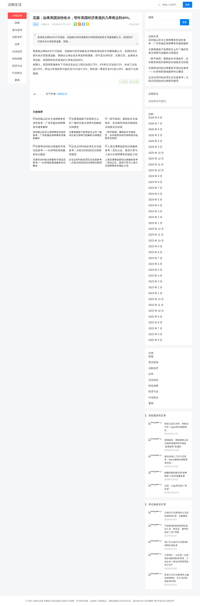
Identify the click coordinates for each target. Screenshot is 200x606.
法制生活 (15, 5)
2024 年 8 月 (155, 182)
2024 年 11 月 (155, 164)
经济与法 (17, 65)
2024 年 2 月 (155, 217)
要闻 (17, 80)
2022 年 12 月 (156, 299)
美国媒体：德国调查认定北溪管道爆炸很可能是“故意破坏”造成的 (176, 443)
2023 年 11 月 (155, 234)
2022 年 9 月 (155, 316)
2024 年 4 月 (155, 205)
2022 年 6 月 (155, 334)
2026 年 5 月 (155, 135)
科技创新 (17, 58)
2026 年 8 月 (155, 117)
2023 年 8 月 (155, 252)
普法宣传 (17, 30)
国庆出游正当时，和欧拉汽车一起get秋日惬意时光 (176, 426)
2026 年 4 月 (155, 141)
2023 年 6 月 (155, 264)
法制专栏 (17, 37)
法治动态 (17, 51)
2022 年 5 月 (155, 340)
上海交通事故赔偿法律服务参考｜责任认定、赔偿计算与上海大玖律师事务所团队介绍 (121, 162)
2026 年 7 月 (155, 123)
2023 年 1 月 (155, 293)
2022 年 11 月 (155, 305)
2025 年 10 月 (156, 153)
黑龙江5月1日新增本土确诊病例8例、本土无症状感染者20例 (176, 578)
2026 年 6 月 (155, 129)
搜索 (187, 4)
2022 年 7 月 (155, 328)
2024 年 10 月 (156, 170)
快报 (17, 22)
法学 (17, 44)
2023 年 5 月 (155, 270)
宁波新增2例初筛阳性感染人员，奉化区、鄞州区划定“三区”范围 (176, 529)
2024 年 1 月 (155, 223)
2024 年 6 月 (155, 194)
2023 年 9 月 (155, 246)
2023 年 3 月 (155, 281)
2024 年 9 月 (155, 176)
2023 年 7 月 (155, 258)
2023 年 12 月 (156, 229)
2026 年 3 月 (155, 147)
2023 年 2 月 (155, 287)
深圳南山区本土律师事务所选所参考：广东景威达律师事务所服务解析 (49, 135)
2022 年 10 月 (156, 310)
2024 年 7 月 (155, 188)
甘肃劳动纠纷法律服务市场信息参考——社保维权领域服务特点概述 (49, 162)
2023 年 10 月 (156, 240)
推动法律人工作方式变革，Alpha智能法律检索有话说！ (176, 459)
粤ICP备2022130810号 (164, 601)
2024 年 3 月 (155, 211)
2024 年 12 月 (156, 158)
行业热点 (17, 73)
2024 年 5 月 (155, 199)
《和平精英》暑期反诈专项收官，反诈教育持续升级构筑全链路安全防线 (121, 135)
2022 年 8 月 (155, 322)
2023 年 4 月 (155, 275)
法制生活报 (38, 601)
